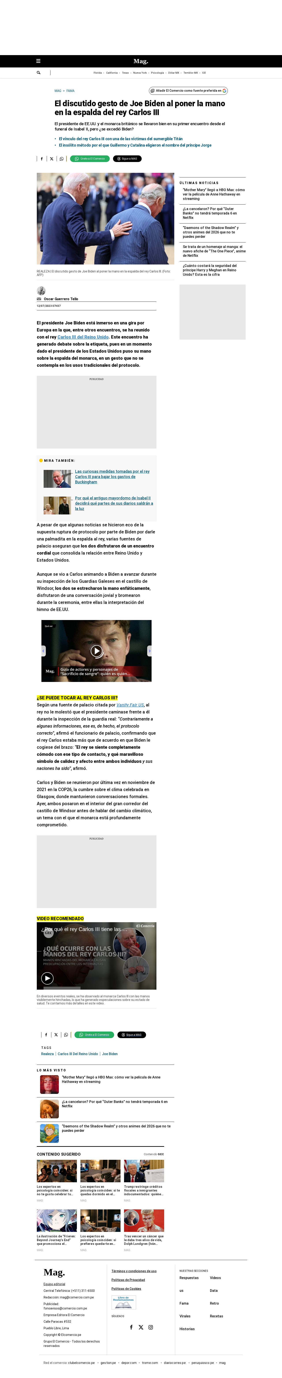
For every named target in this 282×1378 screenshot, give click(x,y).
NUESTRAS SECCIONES (194, 1270)
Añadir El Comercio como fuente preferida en (188, 90)
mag (222, 1363)
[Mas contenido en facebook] (131, 1327)
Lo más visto (51, 1070)
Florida (98, 73)
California (112, 73)
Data (214, 1291)
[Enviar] (39, 73)
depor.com (129, 1363)
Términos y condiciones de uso (134, 1271)
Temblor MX (191, 73)
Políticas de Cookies (126, 1288)
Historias (187, 1329)
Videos (215, 1278)
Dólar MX (173, 73)
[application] (96, 955)
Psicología (157, 73)
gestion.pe (108, 1363)
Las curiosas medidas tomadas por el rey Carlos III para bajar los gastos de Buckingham (112, 476)
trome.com (150, 1363)
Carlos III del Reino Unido (78, 1054)
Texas (125, 73)
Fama (184, 1303)
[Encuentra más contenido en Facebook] (42, 158)
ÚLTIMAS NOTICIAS (199, 183)
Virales (185, 1316)
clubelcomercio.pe (81, 1363)
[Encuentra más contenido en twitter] (52, 158)
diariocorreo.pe (175, 1363)
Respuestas (189, 1278)
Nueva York (140, 73)
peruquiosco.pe (203, 1363)
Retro (214, 1303)
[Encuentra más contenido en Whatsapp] (62, 158)
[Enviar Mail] (39, 299)
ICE (204, 73)
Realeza (47, 1054)
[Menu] (40, 61)
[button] (47, 978)
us (182, 1291)
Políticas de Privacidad (128, 1280)
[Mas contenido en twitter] (141, 1327)
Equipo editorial (54, 1284)
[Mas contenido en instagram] (151, 1327)
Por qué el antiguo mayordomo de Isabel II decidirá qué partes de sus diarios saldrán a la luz (114, 503)
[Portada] (54, 1280)
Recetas (216, 1316)
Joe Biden (110, 1054)
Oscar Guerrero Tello (61, 299)
